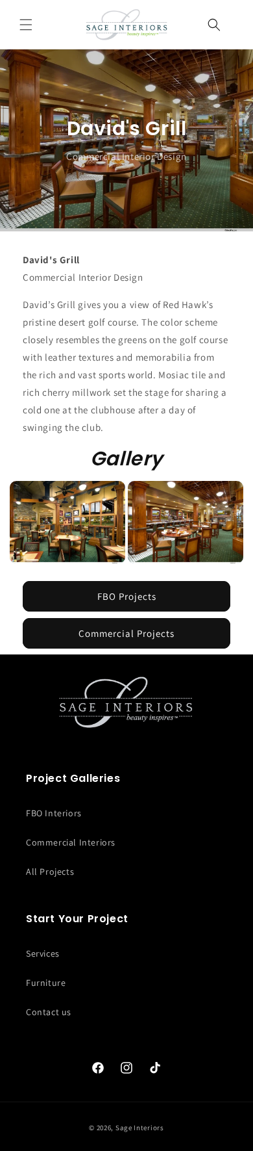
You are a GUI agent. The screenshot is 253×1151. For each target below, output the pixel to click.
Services (43, 953)
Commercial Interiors (70, 842)
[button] (26, 24)
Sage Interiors (139, 1127)
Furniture (46, 983)
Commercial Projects (126, 633)
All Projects (50, 871)
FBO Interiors (54, 813)
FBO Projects (126, 596)
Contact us (48, 1012)
